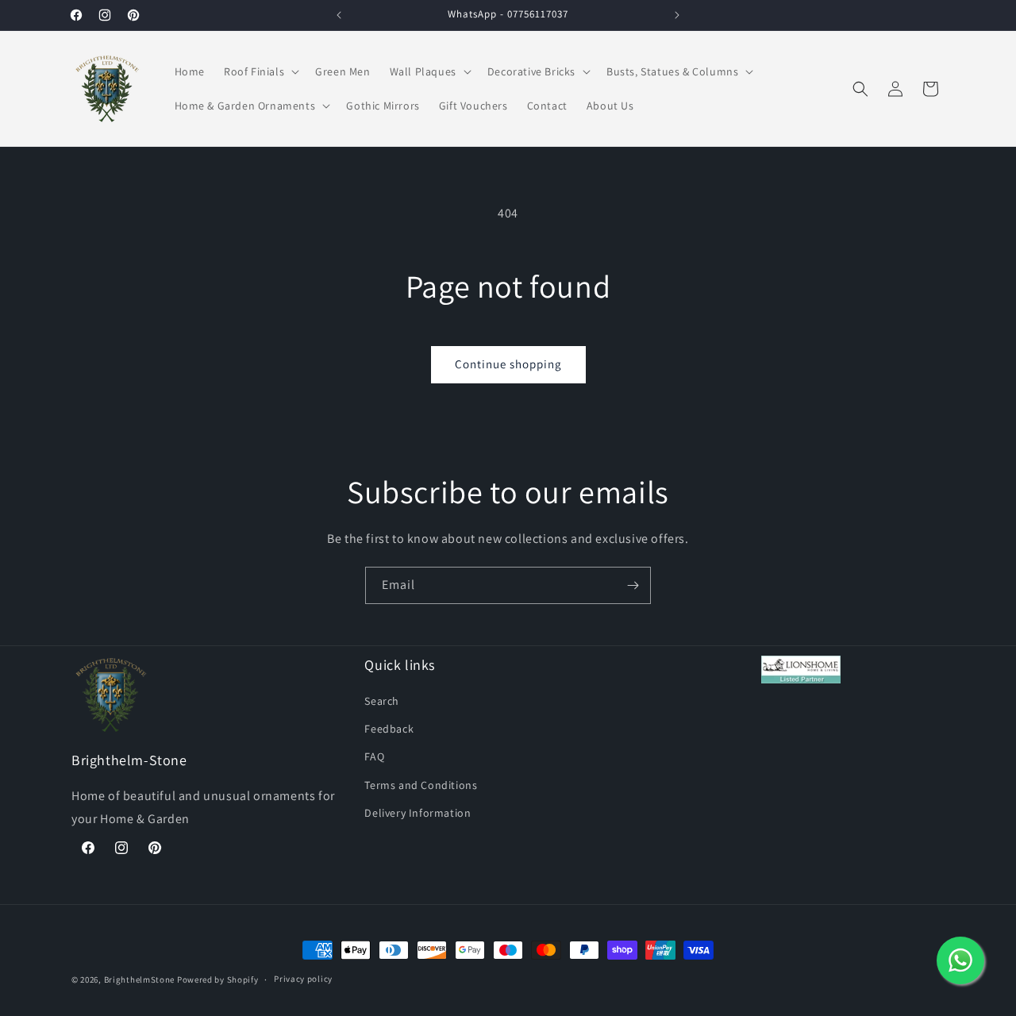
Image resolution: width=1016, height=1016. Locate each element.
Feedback (389, 729)
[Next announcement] (677, 15)
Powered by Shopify (218, 979)
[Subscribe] (632, 585)
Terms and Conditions (420, 785)
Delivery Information (417, 813)
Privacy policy (303, 978)
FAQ (374, 756)
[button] (260, 71)
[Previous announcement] (338, 15)
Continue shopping (508, 363)
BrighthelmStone (139, 979)
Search (381, 701)
